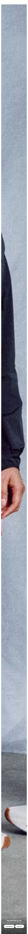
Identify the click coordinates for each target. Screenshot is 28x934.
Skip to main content (22, 0)
